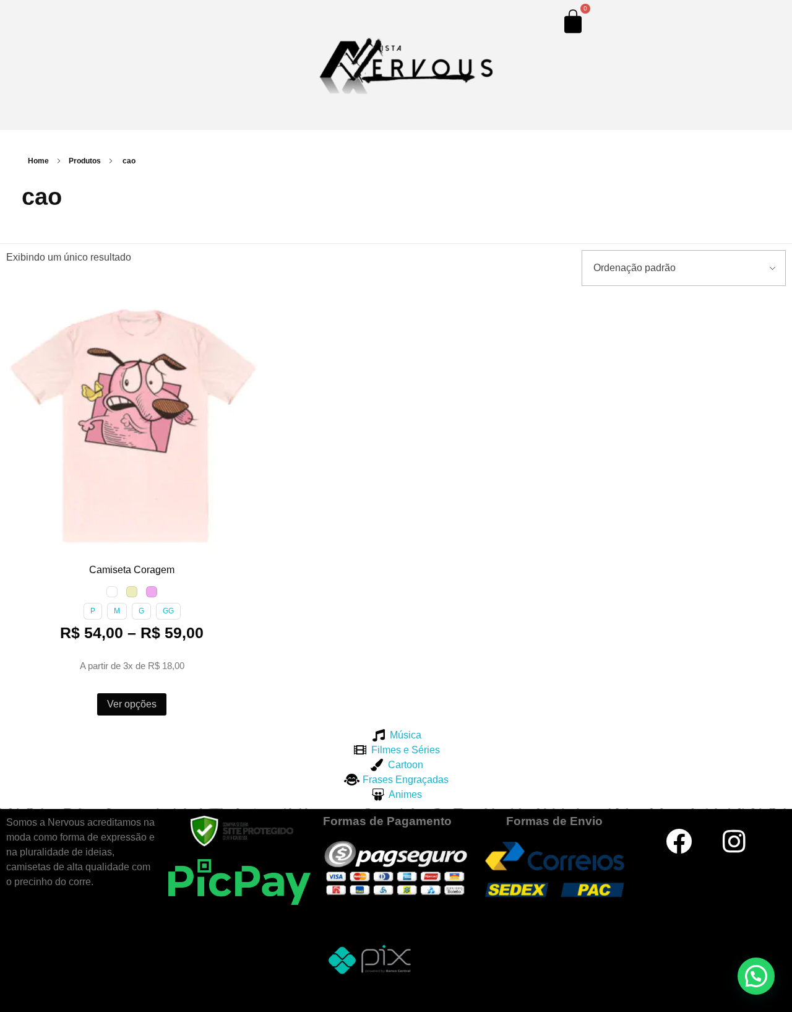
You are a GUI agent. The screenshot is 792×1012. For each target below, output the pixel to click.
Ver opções (132, 704)
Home (38, 161)
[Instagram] (734, 841)
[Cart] (572, 21)
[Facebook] (679, 841)
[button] (18, 309)
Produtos (85, 161)
